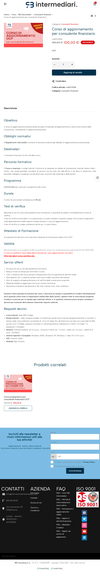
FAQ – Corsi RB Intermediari (63, 494)
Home (6, 15)
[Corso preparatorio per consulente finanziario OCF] (95, 16)
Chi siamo (34, 493)
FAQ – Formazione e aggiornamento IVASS (64, 512)
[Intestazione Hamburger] (5, 4)
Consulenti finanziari (42, 15)
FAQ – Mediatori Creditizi (63, 526)
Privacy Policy (89, 462)
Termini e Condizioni (35, 509)
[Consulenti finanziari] (92, 16)
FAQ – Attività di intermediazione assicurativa (63, 502)
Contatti (33, 498)
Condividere (61, 81)
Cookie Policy (58, 568)
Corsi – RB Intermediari (22, 15)
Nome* (54, 432)
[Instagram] (84, 525)
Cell (52, 452)
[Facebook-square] (84, 512)
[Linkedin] (84, 537)
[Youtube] (84, 531)
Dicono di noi (36, 503)
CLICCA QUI (9, 187)
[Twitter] (84, 519)
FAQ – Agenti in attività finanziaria (63, 519)
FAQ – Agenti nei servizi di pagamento (63, 534)
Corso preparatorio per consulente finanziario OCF (17, 398)
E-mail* (54, 442)
